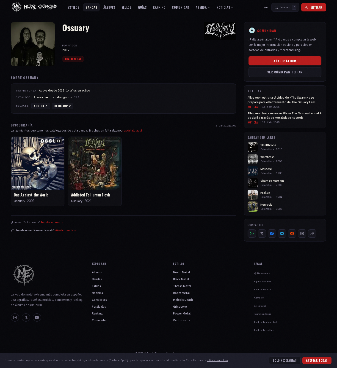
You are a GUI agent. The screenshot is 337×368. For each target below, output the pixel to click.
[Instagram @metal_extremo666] (15, 317)
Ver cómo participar (285, 72)
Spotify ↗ (40, 106)
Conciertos (99, 300)
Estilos (73, 7)
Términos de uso (262, 314)
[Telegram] (282, 233)
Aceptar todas (317, 360)
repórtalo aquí (132, 130)
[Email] (302, 233)
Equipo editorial (262, 281)
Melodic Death (183, 300)
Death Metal (73, 59)
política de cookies (217, 360)
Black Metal (181, 279)
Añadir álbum (284, 60)
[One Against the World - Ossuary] (37, 171)
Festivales (99, 306)
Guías (142, 7)
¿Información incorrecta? (37, 222)
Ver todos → (182, 320)
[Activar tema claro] (266, 7)
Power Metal (182, 313)
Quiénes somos (262, 273)
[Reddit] (292, 233)
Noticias (223, 7)
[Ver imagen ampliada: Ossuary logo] (220, 31)
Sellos (127, 7)
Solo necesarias (285, 360)
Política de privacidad (265, 322)
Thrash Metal (182, 286)
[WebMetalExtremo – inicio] (35, 7)
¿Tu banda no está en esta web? (44, 230)
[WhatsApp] (252, 233)
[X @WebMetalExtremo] (26, 317)
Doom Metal (181, 293)
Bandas (91, 7)
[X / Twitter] (262, 233)
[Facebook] (272, 233)
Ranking (159, 7)
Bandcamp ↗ (62, 106)
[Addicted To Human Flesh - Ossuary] (95, 171)
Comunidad (180, 7)
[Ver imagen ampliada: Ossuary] (33, 44)
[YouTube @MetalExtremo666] (37, 317)
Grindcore (180, 306)
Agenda (201, 7)
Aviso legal (260, 306)
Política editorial (262, 289)
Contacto (259, 297)
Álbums (109, 7)
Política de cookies (263, 330)
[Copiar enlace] (312, 233)
